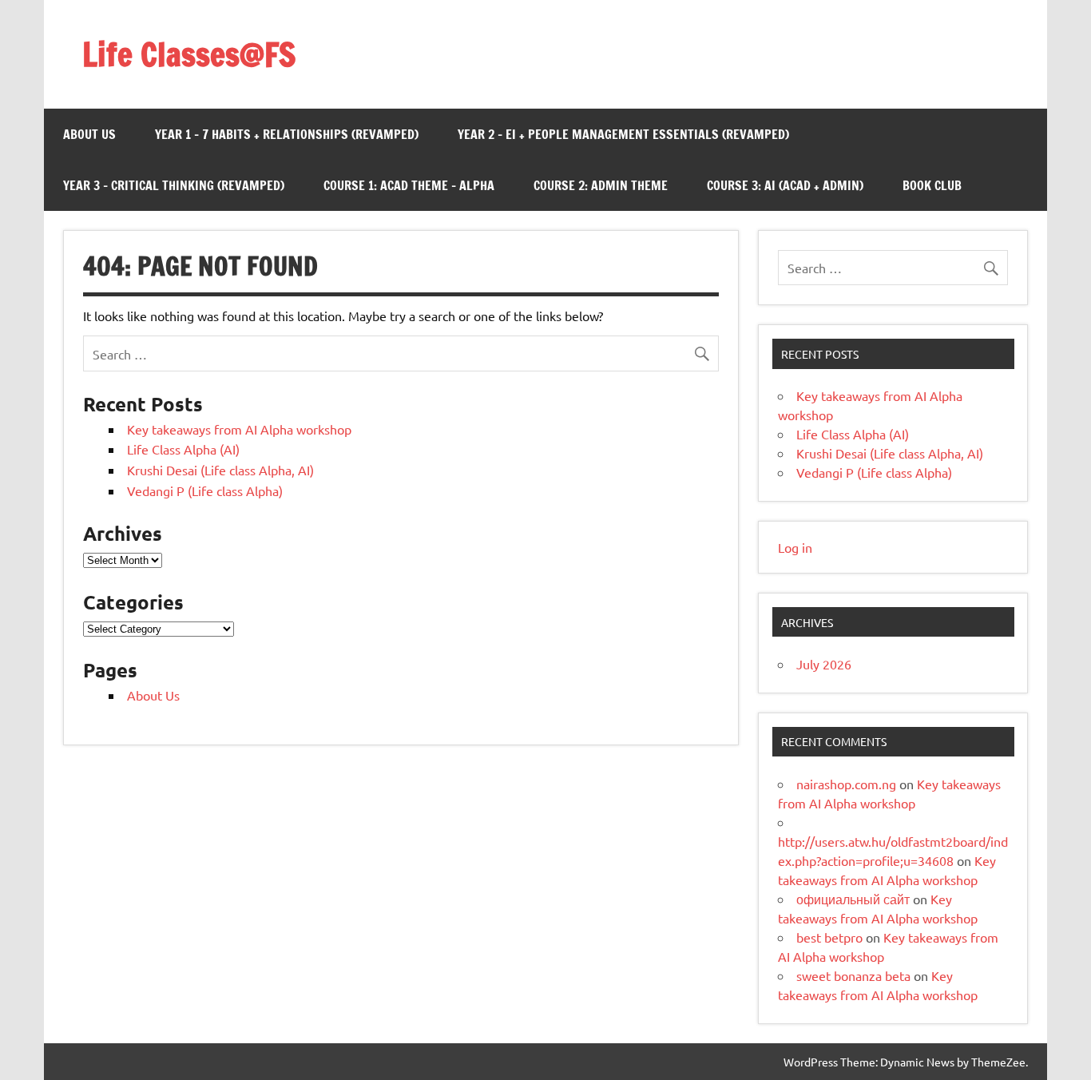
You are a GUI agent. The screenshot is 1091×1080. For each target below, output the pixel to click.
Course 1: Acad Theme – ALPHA (408, 185)
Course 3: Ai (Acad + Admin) (785, 185)
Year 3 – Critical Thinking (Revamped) (173, 185)
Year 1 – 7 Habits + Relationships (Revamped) (287, 134)
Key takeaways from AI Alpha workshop (239, 429)
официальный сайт (853, 899)
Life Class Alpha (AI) (183, 449)
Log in (795, 547)
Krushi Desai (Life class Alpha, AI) (220, 470)
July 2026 (823, 664)
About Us (89, 134)
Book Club (932, 185)
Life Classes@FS (189, 54)
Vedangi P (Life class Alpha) (205, 490)
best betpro (829, 937)
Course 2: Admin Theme (601, 185)
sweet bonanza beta (853, 975)
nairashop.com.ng (846, 784)
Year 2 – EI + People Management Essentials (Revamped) (623, 134)
